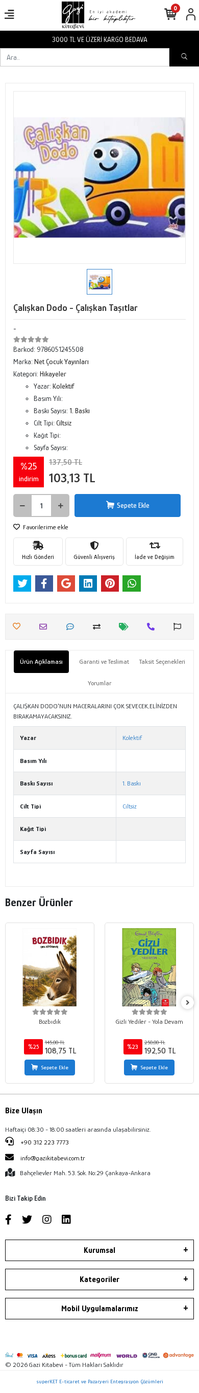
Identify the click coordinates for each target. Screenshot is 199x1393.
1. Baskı (131, 783)
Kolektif (132, 738)
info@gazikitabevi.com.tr (52, 1158)
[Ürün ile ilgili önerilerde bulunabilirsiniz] (180, 626)
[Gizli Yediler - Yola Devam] (149, 967)
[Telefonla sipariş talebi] (153, 626)
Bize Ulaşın (23, 1110)
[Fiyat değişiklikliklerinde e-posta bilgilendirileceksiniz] (126, 626)
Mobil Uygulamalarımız (99, 1308)
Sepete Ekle (133, 505)
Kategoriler (99, 1279)
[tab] (41, 661)
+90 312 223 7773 (44, 1142)
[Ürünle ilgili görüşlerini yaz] (73, 626)
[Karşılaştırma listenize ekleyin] (99, 626)
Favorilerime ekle (44, 527)
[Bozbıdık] (50, 967)
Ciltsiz (129, 806)
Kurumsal (99, 1250)
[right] (187, 1003)
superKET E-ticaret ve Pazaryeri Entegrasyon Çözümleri (99, 1381)
